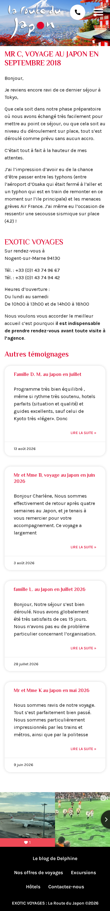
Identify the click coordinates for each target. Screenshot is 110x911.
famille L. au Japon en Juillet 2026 (49, 590)
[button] (98, 12)
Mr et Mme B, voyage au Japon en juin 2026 (54, 478)
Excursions (83, 872)
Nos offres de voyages (38, 872)
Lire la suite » (83, 433)
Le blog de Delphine (55, 858)
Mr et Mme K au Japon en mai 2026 (51, 691)
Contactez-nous (66, 886)
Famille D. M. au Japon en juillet (47, 375)
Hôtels (33, 886)
